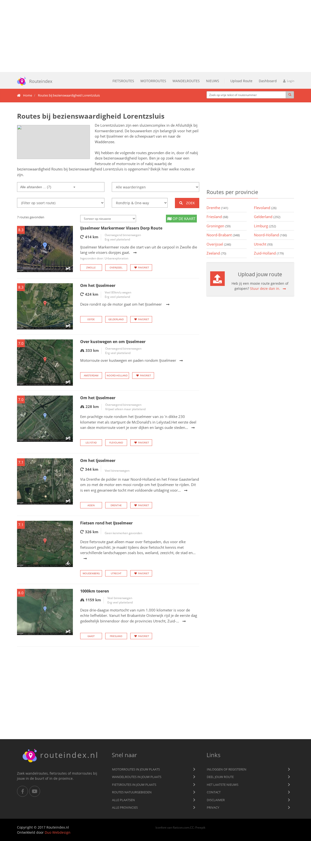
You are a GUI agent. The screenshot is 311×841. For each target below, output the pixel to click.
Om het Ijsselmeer (97, 460)
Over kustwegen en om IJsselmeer (113, 341)
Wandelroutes (186, 81)
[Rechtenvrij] (53, 142)
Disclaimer (216, 800)
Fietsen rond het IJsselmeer (106, 523)
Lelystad (91, 442)
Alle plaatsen (123, 800)
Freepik (200, 827)
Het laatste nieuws (222, 784)
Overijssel (116, 267)
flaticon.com (181, 827)
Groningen (219, 225)
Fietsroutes (123, 81)
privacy (213, 807)
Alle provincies (125, 807)
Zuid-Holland (269, 253)
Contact (214, 792)
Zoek (190, 203)
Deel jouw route (220, 777)
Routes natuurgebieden (132, 792)
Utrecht (116, 573)
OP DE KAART (183, 218)
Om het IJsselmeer (97, 285)
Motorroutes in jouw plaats (136, 769)
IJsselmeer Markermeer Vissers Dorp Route (121, 228)
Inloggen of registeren (226, 769)
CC (192, 827)
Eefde (91, 319)
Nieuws (212, 81)
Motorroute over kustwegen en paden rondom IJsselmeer (128, 360)
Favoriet (143, 267)
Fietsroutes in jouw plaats (134, 784)
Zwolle (91, 267)
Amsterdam (91, 375)
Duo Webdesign (57, 832)
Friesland (116, 636)
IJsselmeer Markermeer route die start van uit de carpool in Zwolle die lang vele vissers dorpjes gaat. (138, 252)
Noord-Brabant (223, 234)
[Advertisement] (155, 36)
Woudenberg (91, 573)
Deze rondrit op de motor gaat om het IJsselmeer (121, 304)
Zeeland (216, 253)
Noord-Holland (117, 375)
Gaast (91, 636)
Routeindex (40, 81)
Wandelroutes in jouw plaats (136, 777)
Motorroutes (153, 81)
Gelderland (116, 319)
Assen (91, 505)
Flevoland (116, 442)
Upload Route (241, 81)
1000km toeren (94, 591)
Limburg (265, 225)
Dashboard (268, 81)
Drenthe (116, 505)
